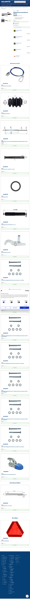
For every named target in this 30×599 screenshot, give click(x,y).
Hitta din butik (11, 588)
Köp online (15, 117)
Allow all (24, 307)
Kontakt (28, 0)
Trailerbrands (5, 582)
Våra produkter (19, 0)
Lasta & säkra (3, 5)
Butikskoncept (25, 0)
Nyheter (9, 0)
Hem (2, 7)
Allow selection (15, 307)
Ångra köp (4, 570)
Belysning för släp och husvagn (12, 569)
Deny (5, 307)
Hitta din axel (12, 558)
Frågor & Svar (22, 0)
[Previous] (11, 20)
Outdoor (10, 587)
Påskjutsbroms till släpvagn (18, 7)
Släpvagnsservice (15, 0)
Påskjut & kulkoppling (11, 7)
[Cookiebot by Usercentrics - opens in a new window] (25, 290)
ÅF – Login (9, 5)
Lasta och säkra (11, 584)
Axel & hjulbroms (11, 555)
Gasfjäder (6, 5)
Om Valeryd (4, 576)
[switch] (11, 302)
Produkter (6, 7)
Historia (4, 579)
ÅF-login (10, 590)
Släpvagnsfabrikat (11, 0)
